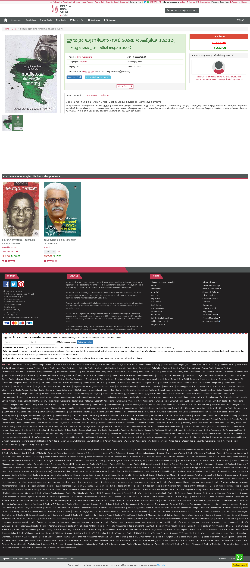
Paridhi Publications (51, 419)
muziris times (241, 408)
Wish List (191, 2)
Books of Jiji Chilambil (145, 519)
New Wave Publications (167, 412)
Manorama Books (87, 408)
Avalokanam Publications (106, 368)
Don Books (34, 383)
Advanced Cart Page (211, 286)
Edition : (134, 62)
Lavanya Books (176, 401)
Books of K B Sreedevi (171, 468)
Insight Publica (28, 394)
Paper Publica (16, 419)
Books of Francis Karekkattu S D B (192, 460)
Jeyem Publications (194, 394)
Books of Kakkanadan (21, 475)
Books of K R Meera (11, 471)
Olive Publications (62, 416)
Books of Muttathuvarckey (104, 490)
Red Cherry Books (233, 423)
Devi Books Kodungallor (125, 379)
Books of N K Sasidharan (50, 490)
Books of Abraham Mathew (129, 530)
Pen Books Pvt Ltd (91, 419)
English (182, 2)
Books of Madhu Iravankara (96, 541)
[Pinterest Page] (21, 287)
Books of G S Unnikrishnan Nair (142, 537)
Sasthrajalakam (207, 426)
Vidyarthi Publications (11, 441)
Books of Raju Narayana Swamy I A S (18, 460)
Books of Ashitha (153, 457)
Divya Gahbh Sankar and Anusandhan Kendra (198, 379)
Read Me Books (217, 423)
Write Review (91, 95)
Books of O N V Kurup (32, 457)
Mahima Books (98, 405)
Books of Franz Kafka (105, 486)
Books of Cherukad (224, 497)
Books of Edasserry (62, 530)
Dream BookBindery (71, 383)
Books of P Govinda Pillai (210, 508)
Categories (16, 20)
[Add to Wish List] (131, 86)
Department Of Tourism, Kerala (99, 379)
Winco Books (174, 441)
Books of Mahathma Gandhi (168, 519)
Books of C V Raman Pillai (181, 533)
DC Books (47, 247)
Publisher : (80, 57)
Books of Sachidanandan (104, 482)
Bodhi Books (119, 372)
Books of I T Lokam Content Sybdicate (138, 475)
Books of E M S (125, 486)
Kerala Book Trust (197, 397)
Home (6, 29)
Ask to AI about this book (97, 77)
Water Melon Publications (135, 441)
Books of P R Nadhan (181, 522)
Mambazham (203, 405)
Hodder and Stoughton (133, 390)
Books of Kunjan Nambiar (78, 504)
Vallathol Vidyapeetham (157, 437)
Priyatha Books (88, 423)
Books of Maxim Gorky (182, 511)
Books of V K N (137, 457)
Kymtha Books (161, 401)
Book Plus (155, 372)
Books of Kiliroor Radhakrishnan (141, 453)
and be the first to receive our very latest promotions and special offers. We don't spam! (62, 337)
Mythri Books (9, 412)
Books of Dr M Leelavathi (77, 493)
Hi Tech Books (115, 390)
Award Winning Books (27, 450)
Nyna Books (47, 416)
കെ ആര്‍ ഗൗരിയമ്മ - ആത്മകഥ (18, 240)
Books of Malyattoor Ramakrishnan (49, 479)
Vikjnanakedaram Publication (34, 441)
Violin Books (54, 441)
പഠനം (14, 29)
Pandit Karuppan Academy (226, 416)
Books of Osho (70, 450)
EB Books (101, 383)
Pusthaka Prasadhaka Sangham (120, 423)
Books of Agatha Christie (118, 460)
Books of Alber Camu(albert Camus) (185, 490)
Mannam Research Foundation (64, 408)
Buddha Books (241, 372)
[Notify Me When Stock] (59, 252)
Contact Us (124, 2)
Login (244, 2)
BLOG (241, 20)
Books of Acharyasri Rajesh (15, 453)
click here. (223, 351)
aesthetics (196, 365)
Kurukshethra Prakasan (126, 401)
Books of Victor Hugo (105, 501)
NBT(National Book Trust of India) (107, 412)
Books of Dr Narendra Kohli (168, 486)
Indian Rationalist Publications (230, 390)
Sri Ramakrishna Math (232, 430)
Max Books (178, 408)
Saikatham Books (121, 426)
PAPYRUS (37, 419)
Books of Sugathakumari (153, 530)
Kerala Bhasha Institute (151, 397)
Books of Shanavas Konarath (84, 508)
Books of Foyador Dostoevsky (140, 544)
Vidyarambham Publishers (235, 437)
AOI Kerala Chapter (21, 365)
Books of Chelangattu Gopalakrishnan (34, 515)
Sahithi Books (75, 426)
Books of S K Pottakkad (216, 450)
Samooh (151, 426)
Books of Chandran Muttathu (31, 533)
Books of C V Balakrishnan (25, 468)
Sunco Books (102, 434)
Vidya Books (216, 437)
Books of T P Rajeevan (55, 504)
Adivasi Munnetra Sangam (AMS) (176, 365)
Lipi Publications (236, 401)
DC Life (61, 379)
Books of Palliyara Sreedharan (92, 450)
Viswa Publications (94, 441)
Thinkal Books (215, 434)
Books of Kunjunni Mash (167, 537)
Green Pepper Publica (186, 386)
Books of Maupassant (135, 522)
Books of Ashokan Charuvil (66, 471)
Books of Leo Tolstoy (95, 460)
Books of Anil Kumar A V (129, 468)
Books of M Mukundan (238, 450)
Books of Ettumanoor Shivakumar (231, 453)
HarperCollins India (64, 390)
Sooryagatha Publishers (119, 430)
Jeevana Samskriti (176, 394)
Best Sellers (31, 20)
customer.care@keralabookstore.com (21, 318)
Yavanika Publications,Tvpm (208, 441)
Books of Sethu (25, 479)
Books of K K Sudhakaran (121, 464)
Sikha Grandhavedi (41, 430)
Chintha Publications (145, 376)
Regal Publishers (30, 426)
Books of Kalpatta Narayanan (102, 530)
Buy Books (95, 20)
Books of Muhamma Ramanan (24, 501)
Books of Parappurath (148, 479)
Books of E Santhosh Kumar (180, 493)
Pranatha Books (238, 419)
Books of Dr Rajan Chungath (32, 486)
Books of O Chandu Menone (224, 522)
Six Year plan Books (87, 430)
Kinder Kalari (77, 401)
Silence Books (57, 430)
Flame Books (229, 383)
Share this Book (74, 77)
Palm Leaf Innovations (203, 416)
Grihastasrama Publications (208, 386)
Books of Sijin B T (134, 533)
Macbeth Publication (80, 405)
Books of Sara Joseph (48, 468)
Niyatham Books (220, 412)
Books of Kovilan (24, 464)
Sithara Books (71, 430)
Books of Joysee (138, 460)
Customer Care (145, 2)
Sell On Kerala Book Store (162, 318)
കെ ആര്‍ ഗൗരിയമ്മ (11, 244)
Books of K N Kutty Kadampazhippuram (220, 504)
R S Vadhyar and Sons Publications (150, 423)
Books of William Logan (114, 522)
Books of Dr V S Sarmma (110, 497)
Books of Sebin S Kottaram (157, 508)
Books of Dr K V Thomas (128, 501)
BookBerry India (181, 372)
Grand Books (144, 386)
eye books (164, 383)
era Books (136, 383)
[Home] (5, 20)
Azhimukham (144, 368)
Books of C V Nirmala (160, 511)
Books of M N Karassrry (81, 482)
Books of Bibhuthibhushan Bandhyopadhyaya (129, 471)
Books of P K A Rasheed (52, 544)
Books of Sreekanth (149, 501)
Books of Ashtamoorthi (171, 501)
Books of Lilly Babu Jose (191, 537)
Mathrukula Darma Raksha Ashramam (155, 408)
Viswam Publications (113, 441)
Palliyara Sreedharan (182, 416)
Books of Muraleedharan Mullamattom (229, 468)
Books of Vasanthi (139, 493)
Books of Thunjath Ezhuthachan (197, 468)
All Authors (55, 2)
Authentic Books (86, 368)
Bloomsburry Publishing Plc (68, 372)
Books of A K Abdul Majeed (25, 537)
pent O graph (123, 419)
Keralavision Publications (59, 401)
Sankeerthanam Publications (169, 426)
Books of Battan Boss (219, 460)
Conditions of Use (210, 299)
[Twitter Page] (14, 287)
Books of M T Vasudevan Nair (120, 450)
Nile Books (183, 412)
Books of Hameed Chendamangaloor (55, 519)
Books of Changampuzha (227, 475)
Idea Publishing (151, 390)
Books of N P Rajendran (96, 533)
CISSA (159, 376)
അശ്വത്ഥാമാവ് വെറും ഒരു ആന (60, 240)
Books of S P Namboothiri (158, 522)
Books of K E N (227, 530)
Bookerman (195, 372)
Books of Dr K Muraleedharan (33, 548)
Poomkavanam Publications (177, 419)
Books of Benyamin (75, 460)
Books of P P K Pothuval (59, 511)
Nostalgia (22, 416)
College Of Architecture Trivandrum (211, 376)
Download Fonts (209, 315)
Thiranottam (228, 434)
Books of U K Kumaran (170, 479)
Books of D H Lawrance (27, 519)
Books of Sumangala (111, 475)
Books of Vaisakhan (10, 548)
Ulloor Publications (88, 437)
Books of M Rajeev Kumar (235, 544)
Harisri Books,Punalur (19, 390)
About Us (206, 302)
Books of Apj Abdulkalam (61, 475)
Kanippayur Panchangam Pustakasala (123, 397)
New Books (61, 20)
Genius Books (54, 386)
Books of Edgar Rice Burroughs (31, 497)
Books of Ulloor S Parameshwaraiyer (198, 519)
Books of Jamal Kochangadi (59, 486)
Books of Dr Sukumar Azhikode (93, 471)
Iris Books (67, 394)
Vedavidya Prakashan (200, 437)
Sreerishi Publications (193, 430)
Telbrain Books (183, 434)
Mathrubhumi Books (9, 247)
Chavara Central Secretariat (123, 376)
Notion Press (34, 416)
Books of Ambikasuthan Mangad (62, 548)
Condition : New (133, 67)
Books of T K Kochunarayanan (112, 544)
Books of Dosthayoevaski (205, 493)
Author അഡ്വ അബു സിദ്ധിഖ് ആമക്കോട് (212, 56)
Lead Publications (203, 401)
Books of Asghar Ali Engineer (52, 526)
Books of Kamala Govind (27, 490)
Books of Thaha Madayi (125, 515)
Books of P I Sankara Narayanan (204, 530)
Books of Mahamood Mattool (57, 508)
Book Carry (131, 372)
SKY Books (102, 430)
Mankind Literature (41, 408)
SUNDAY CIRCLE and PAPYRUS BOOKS (126, 434)
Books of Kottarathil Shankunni (201, 453)
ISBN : (136, 57)
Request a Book (112, 2)
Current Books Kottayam (12, 379)
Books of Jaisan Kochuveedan (208, 511)
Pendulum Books (108, 419)
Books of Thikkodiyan (213, 544)
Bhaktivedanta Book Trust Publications (18, 372)
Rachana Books (173, 423)
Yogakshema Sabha (10, 445)
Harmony (50, 390)
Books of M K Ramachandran (135, 511)
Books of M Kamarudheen (25, 530)
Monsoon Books (226, 408)
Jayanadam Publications (157, 394)
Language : (77, 62)
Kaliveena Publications (86, 397)
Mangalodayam (238, 405)
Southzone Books (174, 430)
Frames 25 (17, 386)
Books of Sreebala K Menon (217, 515)
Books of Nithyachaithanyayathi (147, 464)
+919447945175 (155, 2)
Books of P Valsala (76, 457)
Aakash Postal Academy (64, 365)
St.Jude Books (66, 434)
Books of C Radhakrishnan (88, 453)
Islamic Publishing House (112, 394)
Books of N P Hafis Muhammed (112, 526)
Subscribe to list (85, 342)
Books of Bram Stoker (84, 501)
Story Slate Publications (84, 434)
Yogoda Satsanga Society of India (35, 445)
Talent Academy (151, 434)
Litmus (5, 405)
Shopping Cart (204, 2)
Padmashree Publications (161, 416)
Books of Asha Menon (202, 482)
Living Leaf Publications (20, 405)
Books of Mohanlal (211, 490)
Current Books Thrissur (35, 379)
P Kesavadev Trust (141, 416)
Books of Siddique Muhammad (112, 508)
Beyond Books (208, 368)
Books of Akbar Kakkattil (55, 457)
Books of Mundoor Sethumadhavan (54, 537)
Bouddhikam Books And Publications (217, 372)
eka (128, 383)
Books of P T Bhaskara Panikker (82, 526)
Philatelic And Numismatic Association (147, 419)
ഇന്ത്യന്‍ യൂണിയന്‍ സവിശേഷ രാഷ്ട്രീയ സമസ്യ (121, 40)
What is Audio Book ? (211, 289)
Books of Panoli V (61, 482)
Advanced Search (79, 2)
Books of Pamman (95, 457)
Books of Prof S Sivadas (173, 457)
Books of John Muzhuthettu (175, 541)
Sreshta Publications (212, 430)
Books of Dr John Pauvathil (84, 515)
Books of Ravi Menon (167, 475)
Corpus (231, 376)
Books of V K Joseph (61, 515)
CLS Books (189, 376)
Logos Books (51, 405)
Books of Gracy (45, 530)
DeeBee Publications (75, 379)
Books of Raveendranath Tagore (171, 453)
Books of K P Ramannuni (100, 493)
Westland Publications (157, 441)
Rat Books (203, 423)
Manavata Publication (220, 405)
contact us (139, 351)
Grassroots (156, 386)
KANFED (101, 397)
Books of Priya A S (131, 497)
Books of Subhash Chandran (176, 464)
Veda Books (184, 437)
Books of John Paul (157, 493)
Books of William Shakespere (155, 490)
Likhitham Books (220, 401)
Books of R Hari (80, 519)
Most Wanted (45, 450)
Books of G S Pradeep (70, 522)
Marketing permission (67, 342)
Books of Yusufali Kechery (221, 486)
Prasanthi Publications (11, 423)
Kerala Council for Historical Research (223, 397)
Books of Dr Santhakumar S (127, 504)
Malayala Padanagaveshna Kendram (139, 405)
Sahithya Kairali (89, 426)
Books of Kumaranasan (196, 457)
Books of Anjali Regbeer (177, 530)
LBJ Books (189, 401)
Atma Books (50, 368)
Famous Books (190, 383)
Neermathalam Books (133, 412)
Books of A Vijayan (121, 493)
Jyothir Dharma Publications (216, 394)
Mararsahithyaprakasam (107, 408)
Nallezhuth (32, 412)
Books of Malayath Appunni (194, 479)
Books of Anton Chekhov (219, 479)
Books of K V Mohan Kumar (147, 482)
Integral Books (42, 394)
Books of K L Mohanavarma (201, 541)
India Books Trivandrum (182, 390)
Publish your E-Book (159, 321)
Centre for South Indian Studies (96, 376)
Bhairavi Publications (225, 368)
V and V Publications (136, 437)
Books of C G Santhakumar (100, 519)
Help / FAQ (207, 312)
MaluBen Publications (187, 405)
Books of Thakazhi (38, 453)
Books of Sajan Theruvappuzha (154, 504)
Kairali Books (45, 397)
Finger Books (204, 383)
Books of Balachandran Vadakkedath (81, 544)
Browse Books (46, 20)
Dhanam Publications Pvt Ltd (150, 379)
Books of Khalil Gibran (11, 457)
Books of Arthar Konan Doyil (141, 526)
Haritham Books (37, 390)
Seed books (15, 430)
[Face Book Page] (6, 287)
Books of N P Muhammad (194, 501)
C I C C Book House (12, 376)
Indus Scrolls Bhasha (11, 394)
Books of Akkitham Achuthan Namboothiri (196, 475)
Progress (101, 423)
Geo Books (66, 386)
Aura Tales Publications (67, 368)
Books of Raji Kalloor (74, 533)
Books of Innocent (117, 533)
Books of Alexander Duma (203, 497)
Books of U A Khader (99, 464)
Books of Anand (105, 515)
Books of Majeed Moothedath (84, 497)
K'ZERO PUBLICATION (28, 397)
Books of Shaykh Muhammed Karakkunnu (90, 537)
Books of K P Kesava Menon (75, 464)
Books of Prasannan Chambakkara (44, 522)
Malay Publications (114, 405)
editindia (111, 383)
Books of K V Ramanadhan (70, 541)
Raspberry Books (190, 423)
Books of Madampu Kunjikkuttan (176, 482)
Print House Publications (47, 423)
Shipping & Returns (210, 292)
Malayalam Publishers (166, 405)
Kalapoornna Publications (64, 397)
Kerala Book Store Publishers (175, 397)
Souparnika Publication (154, 430)
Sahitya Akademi (105, 426)
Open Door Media (79, 416)
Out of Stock (50, 252)
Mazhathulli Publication (195, 408)
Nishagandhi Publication (200, 412)
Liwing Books (37, 405)
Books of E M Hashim (83, 486)
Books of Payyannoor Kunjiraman (122, 479)
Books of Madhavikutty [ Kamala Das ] (151, 450)
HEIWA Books (80, 390)
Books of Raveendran (220, 471)
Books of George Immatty (23, 541)
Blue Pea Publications (91, 372)
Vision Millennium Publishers (73, 441)
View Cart (155, 292)
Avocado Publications (128, 368)
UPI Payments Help (210, 321)
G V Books (28, 386)
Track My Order (157, 308)
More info (161, 565)
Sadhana (63, 426)
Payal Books (66, 419)
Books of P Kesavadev (230, 490)
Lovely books (64, 405)
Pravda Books (29, 423)
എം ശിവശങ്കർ (50, 244)
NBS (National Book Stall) (79, 412)
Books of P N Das (125, 482)
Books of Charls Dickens (101, 504)
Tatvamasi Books (167, 434)
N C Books (21, 412)
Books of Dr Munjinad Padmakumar (185, 504)
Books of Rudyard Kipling (169, 515)
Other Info (105, 95)
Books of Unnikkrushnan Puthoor (77, 490)
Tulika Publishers (72, 437)
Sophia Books (137, 430)
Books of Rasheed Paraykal (156, 533)
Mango (5, 408)
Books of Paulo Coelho (228, 493)
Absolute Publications (106, 365)
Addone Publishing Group (149, 365)
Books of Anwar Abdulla (166, 526)
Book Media (144, 372)
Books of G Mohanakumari (152, 497)
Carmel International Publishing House (55, 376)
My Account (110, 20)
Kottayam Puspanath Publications (99, 401)
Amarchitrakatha (210, 365)
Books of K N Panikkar (124, 519)
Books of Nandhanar (33, 504)
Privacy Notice (208, 295)
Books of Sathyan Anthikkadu (25, 526)
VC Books (173, 437)
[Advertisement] (125, 150)
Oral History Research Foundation (103, 416)
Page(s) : (73, 67)
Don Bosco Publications (51, 383)
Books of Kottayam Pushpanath (51, 460)
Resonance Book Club (48, 426)
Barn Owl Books (179, 368)
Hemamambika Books (97, 390)
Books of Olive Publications (195, 486)
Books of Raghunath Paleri (39, 482)
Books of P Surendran (151, 468)
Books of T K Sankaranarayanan (147, 541)
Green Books (168, 386)
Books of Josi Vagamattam (105, 468)
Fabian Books (176, 383)
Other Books (125, 416)
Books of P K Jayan (118, 537)
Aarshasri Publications (86, 365)
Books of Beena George (189, 526)
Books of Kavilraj (20, 522)
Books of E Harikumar (224, 541)
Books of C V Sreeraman (120, 541)
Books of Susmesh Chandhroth (47, 464)
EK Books (121, 383)
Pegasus (77, 419)
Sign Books (27, 430)
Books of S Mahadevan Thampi (184, 508)
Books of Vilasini (74, 479)
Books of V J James (135, 508)
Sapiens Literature (191, 426)
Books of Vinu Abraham (47, 541)
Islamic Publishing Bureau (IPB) (87, 394)
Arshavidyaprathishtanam (14, 368)
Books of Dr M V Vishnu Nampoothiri (56, 501)
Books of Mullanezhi (231, 508)
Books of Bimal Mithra (92, 522)
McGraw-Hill (212, 408)
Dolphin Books (20, 383)
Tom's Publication (41, 437)
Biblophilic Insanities (45, 372)
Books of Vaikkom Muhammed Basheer (187, 450)
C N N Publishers (29, 376)
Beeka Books (194, 368)
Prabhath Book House (220, 419)
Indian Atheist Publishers (204, 390)
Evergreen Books (150, 383)
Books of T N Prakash (144, 486)
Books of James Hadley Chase (87, 475)
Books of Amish (80, 530)
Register (235, 2)
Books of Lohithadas (201, 522)
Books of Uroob (239, 457)
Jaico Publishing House (135, 394)
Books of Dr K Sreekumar (219, 457)
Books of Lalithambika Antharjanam (219, 537)
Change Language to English (163, 282)
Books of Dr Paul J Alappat (177, 497)
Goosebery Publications (127, 386)
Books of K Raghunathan (58, 497)
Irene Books (56, 394)
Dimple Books (171, 379)
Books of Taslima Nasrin (197, 471)
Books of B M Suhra (17, 482)
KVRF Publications (145, 401)
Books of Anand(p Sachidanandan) (37, 471)
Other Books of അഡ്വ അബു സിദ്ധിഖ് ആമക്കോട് (218, 77)
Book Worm (167, 372)
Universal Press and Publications (112, 437)
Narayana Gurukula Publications (52, 412)
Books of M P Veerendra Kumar (161, 460)
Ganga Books (40, 386)
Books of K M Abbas (147, 515)
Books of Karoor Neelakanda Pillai (223, 501)
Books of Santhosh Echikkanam (188, 544)
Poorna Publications (200, 419)
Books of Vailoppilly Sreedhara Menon (75, 468)
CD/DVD (77, 376)
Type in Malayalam (210, 318)
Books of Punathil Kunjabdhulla (61, 453)
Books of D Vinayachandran (33, 511)
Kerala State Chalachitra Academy (32, 401)
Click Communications (173, 376)
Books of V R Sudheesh (226, 464)
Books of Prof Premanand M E (216, 526)
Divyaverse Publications (229, 379)
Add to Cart (123, 86)
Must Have (57, 450)
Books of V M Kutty (54, 533)
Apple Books (242, 365)
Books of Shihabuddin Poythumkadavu (168, 471)
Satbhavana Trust (223, 426)
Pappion (27, 419)
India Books (165, 390)
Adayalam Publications (127, 365)
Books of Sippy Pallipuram (113, 453)
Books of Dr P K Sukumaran (202, 464)
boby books (107, 372)
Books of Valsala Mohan (226, 519)
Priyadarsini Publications (70, 423)
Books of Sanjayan (41, 475)
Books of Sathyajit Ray (83, 511)
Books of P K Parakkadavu (129, 490)
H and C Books (228, 386)
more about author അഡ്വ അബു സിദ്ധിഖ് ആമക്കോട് (219, 79)
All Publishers (66, 2)
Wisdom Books (188, 441)
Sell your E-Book (158, 325)
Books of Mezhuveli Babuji (116, 457)
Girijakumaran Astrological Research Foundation (94, 386)
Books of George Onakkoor (108, 511)
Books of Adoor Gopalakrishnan (50, 493)
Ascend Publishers (34, 368)
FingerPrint (216, 383)
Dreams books (89, 383)
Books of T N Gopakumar (94, 479)
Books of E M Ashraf (164, 544)
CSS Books (240, 376)
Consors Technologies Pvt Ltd (61, 559)
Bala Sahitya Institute (161, 368)
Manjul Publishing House (20, 408)
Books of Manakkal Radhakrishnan (25, 544)
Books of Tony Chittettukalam (29, 508)
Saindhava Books (138, 426)
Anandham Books (227, 365)
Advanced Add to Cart (95, 2)
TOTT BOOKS (57, 437)
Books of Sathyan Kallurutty (226, 482)
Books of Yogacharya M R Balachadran (211, 533)
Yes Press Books (230, 441)
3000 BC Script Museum (42, 365)
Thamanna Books (199, 434)
